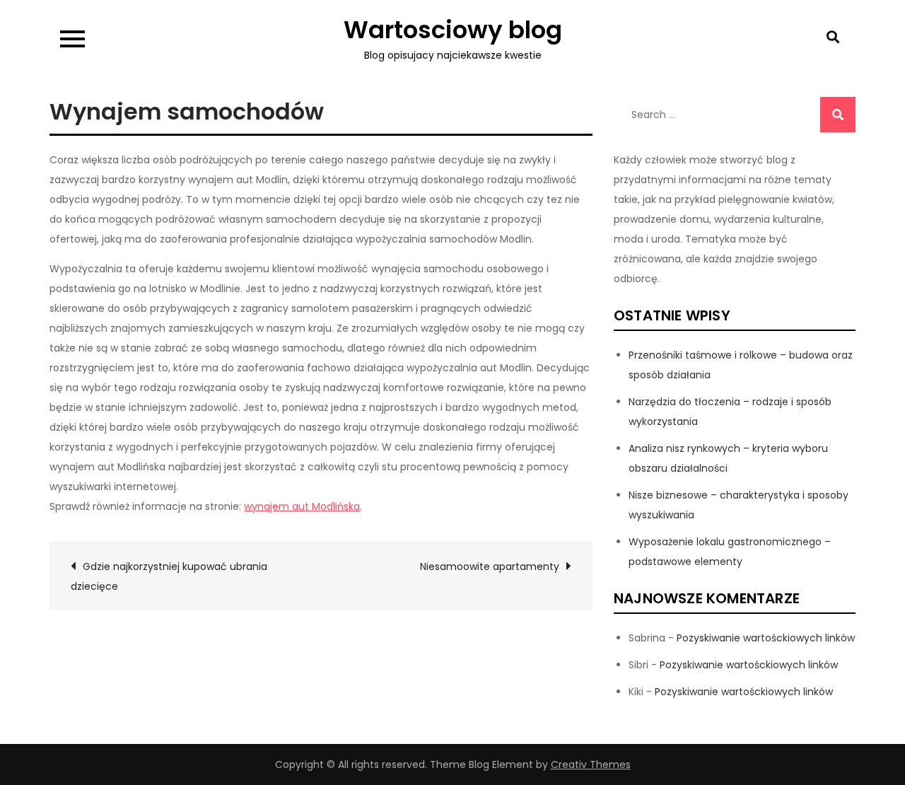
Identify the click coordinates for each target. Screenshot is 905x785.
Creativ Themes (591, 764)
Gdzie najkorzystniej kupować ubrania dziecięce (169, 576)
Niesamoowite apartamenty (489, 566)
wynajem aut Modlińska (302, 506)
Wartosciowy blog (453, 30)
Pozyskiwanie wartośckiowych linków (766, 638)
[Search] (838, 114)
